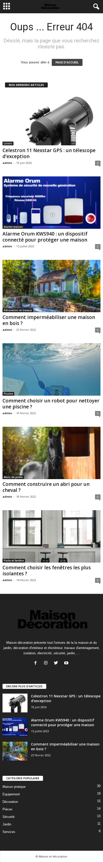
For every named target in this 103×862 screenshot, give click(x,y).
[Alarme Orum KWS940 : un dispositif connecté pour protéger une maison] (51, 202)
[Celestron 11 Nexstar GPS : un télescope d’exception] (51, 119)
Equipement (11, 794)
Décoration (10, 802)
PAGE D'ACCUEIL (67, 62)
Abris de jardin (13, 477)
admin (7, 163)
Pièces (7, 809)
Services (8, 832)
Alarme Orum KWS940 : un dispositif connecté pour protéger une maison (45, 237)
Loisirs (8, 143)
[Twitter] (57, 663)
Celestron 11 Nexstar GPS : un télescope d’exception (49, 153)
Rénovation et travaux (18, 310)
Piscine (8, 393)
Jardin (6, 824)
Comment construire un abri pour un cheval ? (46, 487)
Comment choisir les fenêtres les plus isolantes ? (46, 570)
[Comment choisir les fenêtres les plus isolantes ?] (51, 536)
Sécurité (8, 817)
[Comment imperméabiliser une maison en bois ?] (51, 286)
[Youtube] (67, 663)
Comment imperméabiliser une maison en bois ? (48, 320)
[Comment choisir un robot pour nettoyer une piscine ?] (51, 369)
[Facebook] (37, 663)
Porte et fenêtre (14, 560)
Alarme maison (13, 227)
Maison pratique (14, 787)
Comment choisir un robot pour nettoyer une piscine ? (51, 403)
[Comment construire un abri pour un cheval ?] (51, 453)
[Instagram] (47, 663)
